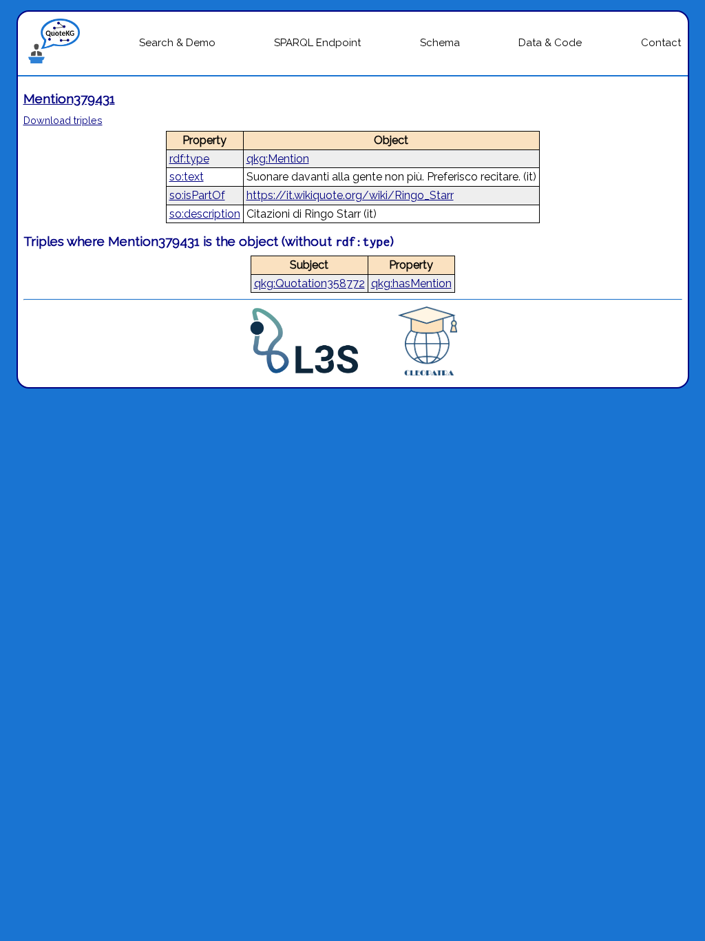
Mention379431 (69, 98)
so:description (204, 213)
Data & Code (550, 43)
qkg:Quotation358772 (309, 283)
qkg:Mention (277, 158)
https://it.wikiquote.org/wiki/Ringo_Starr (350, 195)
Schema (440, 43)
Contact (661, 43)
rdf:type (189, 158)
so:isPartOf (197, 195)
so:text (186, 176)
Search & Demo (177, 43)
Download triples (63, 120)
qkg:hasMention (411, 283)
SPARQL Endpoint (317, 43)
